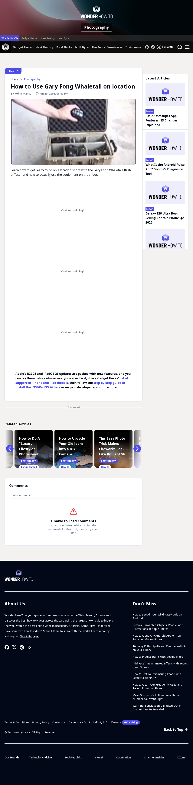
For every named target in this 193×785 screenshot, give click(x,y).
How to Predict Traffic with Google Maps (158, 656)
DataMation (123, 757)
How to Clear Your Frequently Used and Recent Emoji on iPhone (157, 686)
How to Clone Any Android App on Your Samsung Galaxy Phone (157, 637)
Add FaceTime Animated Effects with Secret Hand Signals (160, 665)
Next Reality (48, 38)
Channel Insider (154, 757)
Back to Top (173, 729)
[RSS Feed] (29, 647)
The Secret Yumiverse (107, 47)
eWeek (99, 757)
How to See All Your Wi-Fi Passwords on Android (157, 616)
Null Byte (63, 38)
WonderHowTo (10, 38)
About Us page (29, 636)
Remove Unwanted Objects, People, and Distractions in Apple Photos (158, 627)
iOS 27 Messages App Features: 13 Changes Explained (162, 120)
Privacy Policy (40, 722)
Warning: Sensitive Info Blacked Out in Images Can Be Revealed (157, 707)
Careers (124, 722)
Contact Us (59, 722)
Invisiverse (133, 47)
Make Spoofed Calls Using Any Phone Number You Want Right (156, 697)
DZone (181, 757)
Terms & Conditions (17, 722)
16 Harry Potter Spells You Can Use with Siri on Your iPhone (160, 648)
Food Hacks (64, 47)
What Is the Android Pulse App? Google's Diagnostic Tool (165, 169)
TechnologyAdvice (40, 757)
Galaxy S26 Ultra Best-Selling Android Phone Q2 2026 (165, 218)
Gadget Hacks (29, 38)
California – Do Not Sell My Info (88, 722)
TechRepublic (73, 757)
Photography (96, 27)
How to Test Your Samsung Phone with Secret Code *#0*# (157, 676)
